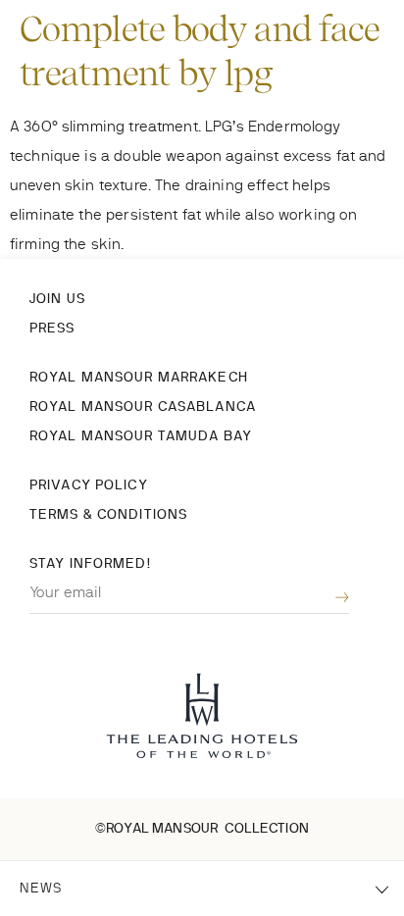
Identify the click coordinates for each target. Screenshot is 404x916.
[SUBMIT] (327, 598)
